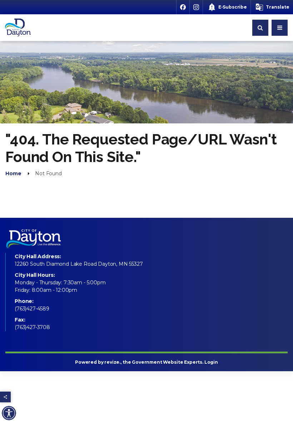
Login (211, 362)
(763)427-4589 (32, 308)
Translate (277, 7)
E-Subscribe (232, 7)
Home (13, 173)
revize (111, 362)
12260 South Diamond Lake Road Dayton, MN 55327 (79, 264)
